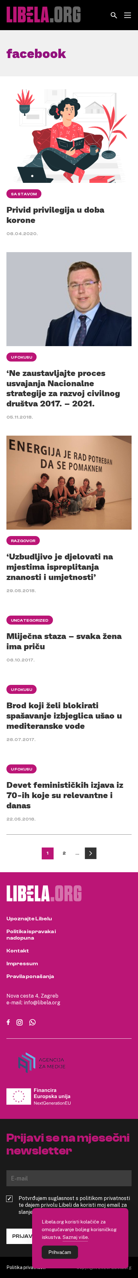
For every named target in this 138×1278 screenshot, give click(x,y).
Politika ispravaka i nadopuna (31, 935)
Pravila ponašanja (30, 976)
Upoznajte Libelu (29, 919)
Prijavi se (27, 1236)
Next (91, 853)
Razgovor (23, 541)
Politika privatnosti (26, 1267)
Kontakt (17, 951)
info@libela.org (42, 1002)
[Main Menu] (127, 15)
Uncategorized (29, 620)
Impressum (22, 964)
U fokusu (21, 357)
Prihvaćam (59, 1252)
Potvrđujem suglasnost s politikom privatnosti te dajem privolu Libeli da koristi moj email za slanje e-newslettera (74, 1205)
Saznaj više (75, 1237)
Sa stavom (24, 194)
